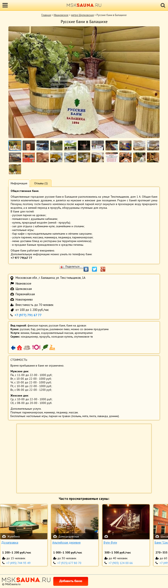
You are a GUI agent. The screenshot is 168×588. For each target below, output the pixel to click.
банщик (35, 333)
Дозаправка (9, 542)
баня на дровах (76, 325)
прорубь (44, 336)
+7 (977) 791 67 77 (28, 315)
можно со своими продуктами (90, 329)
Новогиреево (24, 299)
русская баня (57, 325)
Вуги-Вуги (110, 542)
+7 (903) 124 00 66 (121, 563)
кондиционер (29, 336)
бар (33, 329)
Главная (46, 15)
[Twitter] (96, 267)
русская (25, 329)
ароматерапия (84, 333)
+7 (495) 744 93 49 (18, 563)
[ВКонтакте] (88, 267)
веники (25, 333)
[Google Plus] (105, 267)
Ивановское (61, 15)
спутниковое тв (83, 336)
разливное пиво (60, 329)
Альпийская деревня (66, 542)
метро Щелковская (82, 15)
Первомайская (25, 294)
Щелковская (24, 289)
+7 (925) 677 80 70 (69, 563)
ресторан (42, 329)
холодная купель (62, 336)
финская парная (37, 325)
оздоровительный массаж (57, 333)
